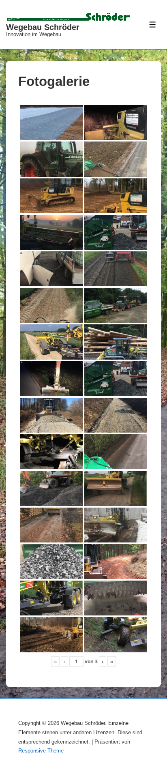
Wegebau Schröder (42, 27)
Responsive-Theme (41, 751)
